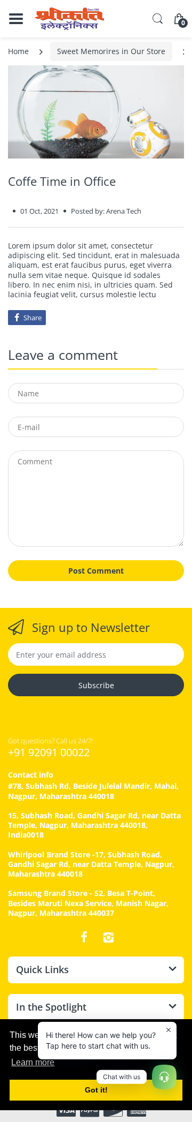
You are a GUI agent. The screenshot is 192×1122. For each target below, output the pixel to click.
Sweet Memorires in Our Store (111, 51)
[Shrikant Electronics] (69, 18)
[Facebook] (84, 937)
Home (18, 51)
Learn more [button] (32, 1062)
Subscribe (96, 685)
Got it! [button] (96, 1090)
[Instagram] (108, 937)
